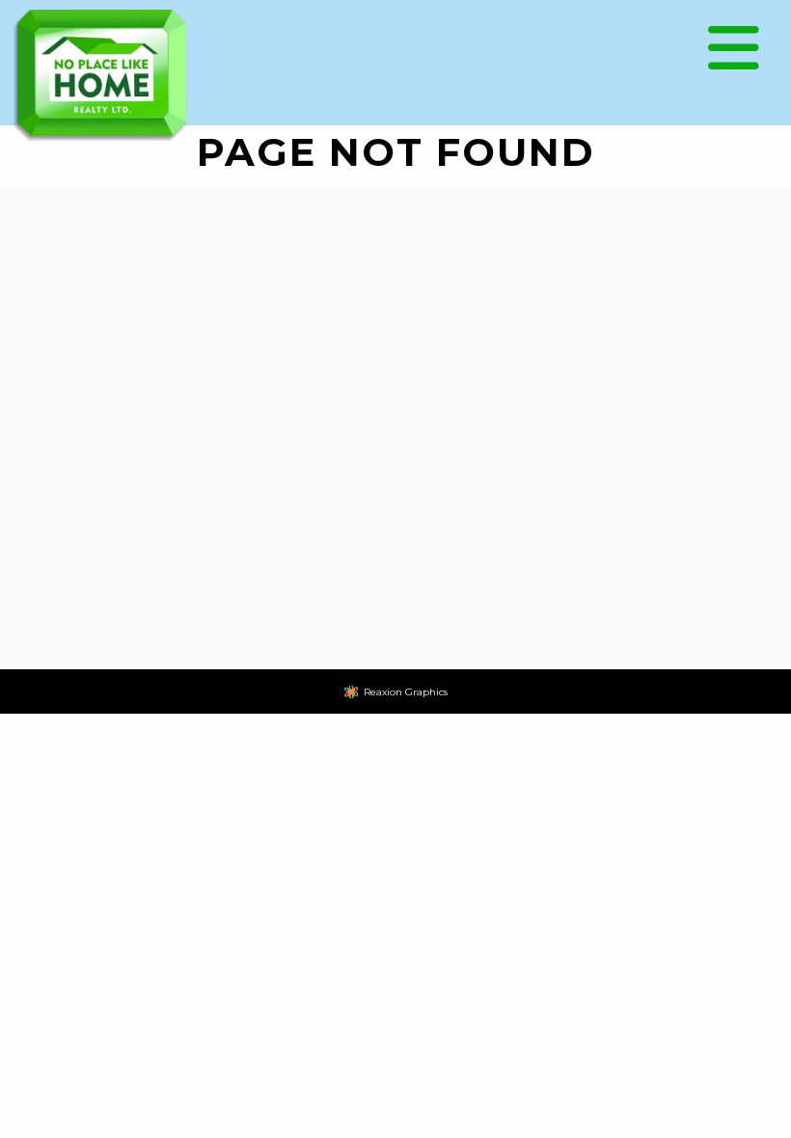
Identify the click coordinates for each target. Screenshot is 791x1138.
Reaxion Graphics (406, 692)
